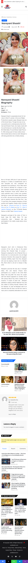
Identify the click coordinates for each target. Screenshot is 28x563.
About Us (4, 547)
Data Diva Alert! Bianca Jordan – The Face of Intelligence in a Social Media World (14, 454)
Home (4, 17)
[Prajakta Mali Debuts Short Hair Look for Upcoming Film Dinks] (7, 522)
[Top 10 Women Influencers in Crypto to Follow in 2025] (6, 461)
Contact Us (19, 550)
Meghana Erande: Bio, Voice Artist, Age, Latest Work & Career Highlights (20, 387)
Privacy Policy (11, 547)
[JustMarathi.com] (7, 6)
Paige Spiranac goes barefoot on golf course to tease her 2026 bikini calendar (18, 476)
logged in (12, 427)
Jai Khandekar (5, 384)
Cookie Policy (9, 550)
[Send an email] (9, 27)
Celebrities (9, 17)
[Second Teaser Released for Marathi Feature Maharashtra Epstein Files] (21, 522)
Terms (24, 547)
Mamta (13, 207)
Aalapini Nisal (18, 372)
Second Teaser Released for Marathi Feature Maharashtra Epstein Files (19, 530)
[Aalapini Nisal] (21, 367)
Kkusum (11, 205)
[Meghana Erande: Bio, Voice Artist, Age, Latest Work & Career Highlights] (21, 379)
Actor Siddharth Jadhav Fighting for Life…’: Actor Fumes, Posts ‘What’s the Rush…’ (20, 510)
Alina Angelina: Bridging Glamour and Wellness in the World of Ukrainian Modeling (18, 486)
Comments (23, 448)
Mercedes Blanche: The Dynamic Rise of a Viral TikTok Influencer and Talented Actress (13, 468)
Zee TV (8, 207)
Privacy (14, 550)
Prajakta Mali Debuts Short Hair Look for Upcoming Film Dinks (6, 529)
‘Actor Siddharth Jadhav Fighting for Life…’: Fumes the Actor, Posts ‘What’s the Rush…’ (7, 511)
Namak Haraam (18, 211)
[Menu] (2, 7)
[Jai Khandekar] (7, 379)
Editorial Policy (18, 547)
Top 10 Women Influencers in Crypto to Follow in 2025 (18, 461)
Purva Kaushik (5, 364)
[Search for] (26, 7)
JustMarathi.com (14, 545)
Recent (13, 448)
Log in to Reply (12, 414)
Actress (14, 17)
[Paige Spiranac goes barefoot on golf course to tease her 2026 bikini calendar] (6, 476)
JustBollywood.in (14, 552)
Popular (4, 448)
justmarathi (6, 27)
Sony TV (18, 205)
